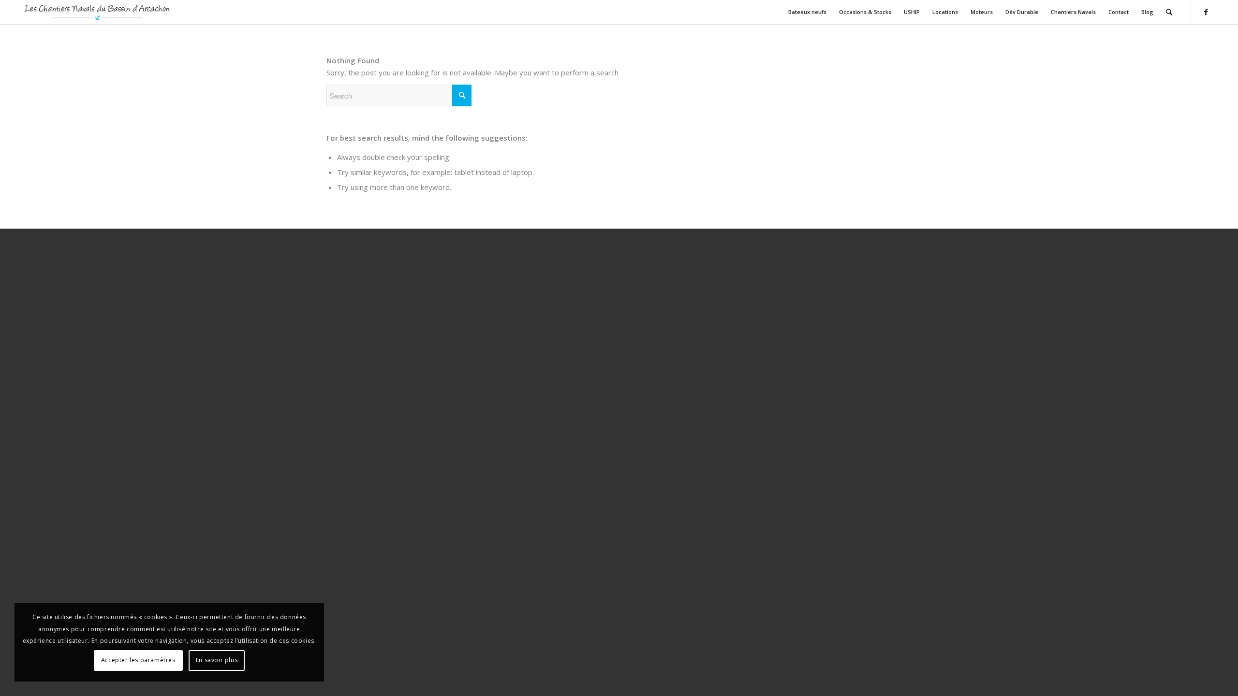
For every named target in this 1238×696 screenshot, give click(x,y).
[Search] (1169, 12)
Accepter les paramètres (138, 660)
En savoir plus (216, 660)
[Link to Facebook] (1206, 11)
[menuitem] (807, 12)
